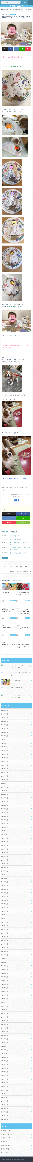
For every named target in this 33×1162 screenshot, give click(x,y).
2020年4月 (4, 988)
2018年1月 (4, 1086)
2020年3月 (4, 991)
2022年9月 (4, 882)
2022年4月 (4, 900)
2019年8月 (4, 1017)
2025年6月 (4, 761)
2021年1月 (4, 955)
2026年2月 (4, 732)
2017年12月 (5, 1090)
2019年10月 (5, 1010)
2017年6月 (4, 1112)
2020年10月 (5, 966)
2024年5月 (4, 809)
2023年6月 (4, 849)
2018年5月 (4, 1072)
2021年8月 (4, 929)
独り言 (5, 1141)
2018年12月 (5, 1046)
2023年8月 (4, 842)
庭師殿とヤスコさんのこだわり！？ (19, 571)
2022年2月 (4, 907)
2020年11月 (5, 962)
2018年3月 (4, 1079)
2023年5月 (4, 853)
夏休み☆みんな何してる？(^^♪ (18, 553)
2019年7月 (4, 1020)
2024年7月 (4, 801)
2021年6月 (4, 936)
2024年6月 (4, 805)
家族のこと (6, 532)
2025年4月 (4, 769)
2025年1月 (4, 779)
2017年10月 (5, 1097)
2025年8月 (4, 754)
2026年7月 (4, 714)
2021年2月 (4, 951)
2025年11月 (5, 743)
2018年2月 (4, 1083)
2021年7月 (4, 933)
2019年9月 (4, 1013)
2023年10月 (5, 834)
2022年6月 (4, 893)
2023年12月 (5, 827)
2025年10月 (5, 747)
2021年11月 (5, 918)
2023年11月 (5, 831)
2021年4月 (4, 944)
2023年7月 (4, 845)
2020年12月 (5, 958)
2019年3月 (4, 1035)
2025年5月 (4, 765)
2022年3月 (4, 904)
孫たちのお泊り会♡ (15, 539)
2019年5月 (4, 1028)
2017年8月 (4, 1104)
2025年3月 (4, 772)
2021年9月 (4, 926)
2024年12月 (5, 783)
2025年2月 (4, 776)
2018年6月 (4, 1068)
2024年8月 (4, 798)
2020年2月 (4, 995)
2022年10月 (5, 878)
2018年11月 (5, 1050)
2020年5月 (4, 984)
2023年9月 (4, 838)
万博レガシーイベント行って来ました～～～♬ (20, 666)
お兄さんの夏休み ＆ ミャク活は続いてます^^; (20, 548)
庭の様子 (5, 1138)
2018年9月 (4, 1057)
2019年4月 (4, 1031)
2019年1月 (4, 1042)
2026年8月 (4, 710)
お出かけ (5, 1130)
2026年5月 (4, 721)
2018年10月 (5, 1053)
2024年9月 (4, 794)
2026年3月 (4, 728)
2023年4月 (4, 856)
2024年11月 (5, 787)
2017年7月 (4, 1108)
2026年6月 (4, 717)
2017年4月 (4, 1119)
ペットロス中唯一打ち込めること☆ (20, 674)
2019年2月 (4, 1039)
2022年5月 (4, 896)
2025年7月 (4, 758)
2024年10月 (5, 790)
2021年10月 (5, 922)
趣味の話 (5, 1145)
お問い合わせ (24, 2)
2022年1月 (4, 911)
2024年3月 (4, 816)
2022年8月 (4, 885)
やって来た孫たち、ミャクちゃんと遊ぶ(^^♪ (20, 543)
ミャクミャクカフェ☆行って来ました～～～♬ (20, 696)
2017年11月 (5, 1093)
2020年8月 (4, 973)
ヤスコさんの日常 (16, 6)
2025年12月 (5, 739)
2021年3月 (4, 947)
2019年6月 (4, 1024)
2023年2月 (4, 863)
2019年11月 (5, 1006)
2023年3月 (4, 860)
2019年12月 (5, 1002)
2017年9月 (4, 1101)
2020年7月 (4, 977)
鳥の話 (4, 1152)
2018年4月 (4, 1075)
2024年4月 (4, 812)
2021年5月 (4, 940)
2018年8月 (4, 1061)
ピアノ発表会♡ (14, 536)
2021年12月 (5, 915)
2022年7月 (4, 889)
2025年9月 (4, 750)
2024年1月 (4, 823)
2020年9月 (4, 969)
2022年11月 (5, 874)
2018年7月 (4, 1064)
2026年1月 (4, 736)
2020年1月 (4, 999)
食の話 (5, 1149)
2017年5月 (4, 1115)
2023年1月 (4, 867)
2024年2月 (4, 820)
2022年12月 (5, 871)
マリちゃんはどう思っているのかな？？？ (15, 567)
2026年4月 (4, 725)
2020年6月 (4, 980)
